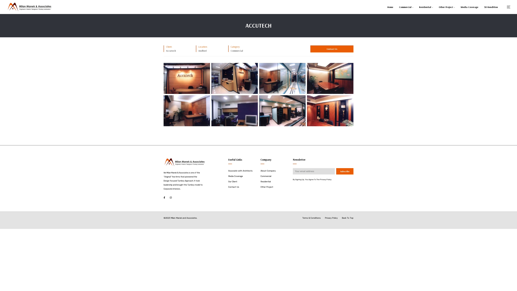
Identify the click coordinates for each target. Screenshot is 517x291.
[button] (331, 48)
